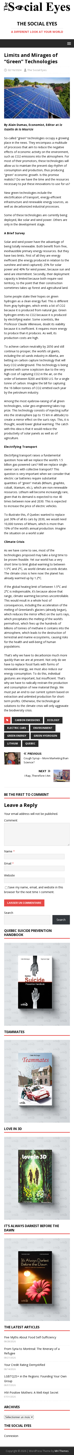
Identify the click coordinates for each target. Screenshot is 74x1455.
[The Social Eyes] (37, 13)
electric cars (16, 728)
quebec (30, 743)
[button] (68, 43)
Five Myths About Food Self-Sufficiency (30, 1337)
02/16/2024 (14, 70)
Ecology (53, 720)
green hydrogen (45, 735)
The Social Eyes (37, 70)
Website (9, 875)
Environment (42, 728)
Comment (10, 820)
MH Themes (61, 1451)
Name (8, 851)
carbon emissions (27, 720)
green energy (16, 735)
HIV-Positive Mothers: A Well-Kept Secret (31, 1392)
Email (8, 863)
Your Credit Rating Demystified (24, 1365)
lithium (12, 743)
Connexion (11, 1436)
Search (8, 913)
